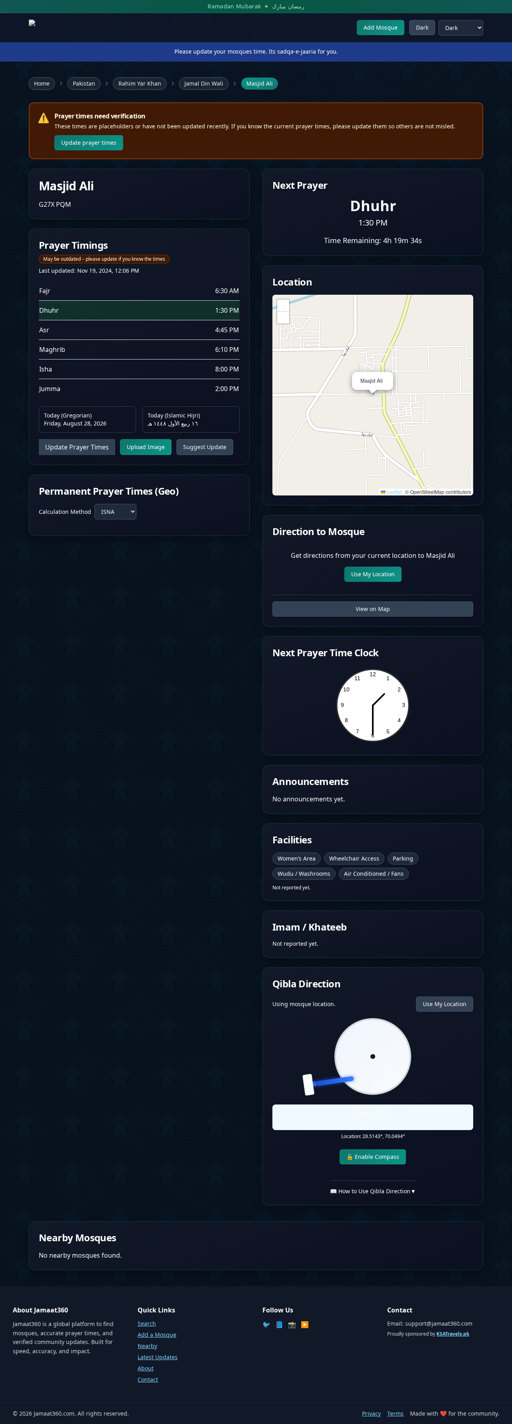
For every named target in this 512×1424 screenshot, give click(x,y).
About (146, 1368)
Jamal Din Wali (203, 83)
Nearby (147, 1346)
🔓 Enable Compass (372, 1156)
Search (147, 1323)
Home (42, 83)
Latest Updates (158, 1357)
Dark (422, 27)
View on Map (373, 609)
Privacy (371, 1413)
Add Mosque (381, 27)
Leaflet (394, 491)
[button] (388, 376)
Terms (395, 1413)
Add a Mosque (157, 1334)
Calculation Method (65, 511)
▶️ (305, 1324)
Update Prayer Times (77, 447)
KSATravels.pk (452, 1333)
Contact (148, 1379)
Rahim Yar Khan (139, 83)
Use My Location (373, 574)
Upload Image (146, 447)
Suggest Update (204, 447)
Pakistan (84, 83)
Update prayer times (88, 142)
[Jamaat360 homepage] (57, 28)
